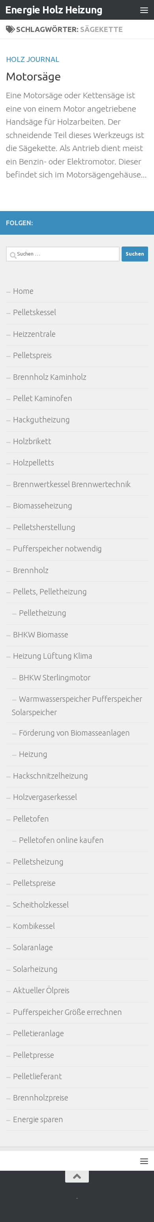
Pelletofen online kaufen (61, 840)
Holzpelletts (33, 462)
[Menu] (144, 10)
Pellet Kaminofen (42, 398)
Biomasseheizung (42, 505)
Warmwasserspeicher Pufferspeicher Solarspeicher (77, 705)
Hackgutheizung (41, 419)
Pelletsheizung (38, 862)
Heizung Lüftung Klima (52, 656)
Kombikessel (34, 926)
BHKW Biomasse (40, 634)
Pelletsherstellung (44, 527)
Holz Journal (32, 59)
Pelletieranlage (38, 1033)
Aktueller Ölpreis (41, 990)
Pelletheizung (42, 613)
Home (23, 291)
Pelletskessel (34, 312)
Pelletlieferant (37, 1076)
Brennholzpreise (40, 1097)
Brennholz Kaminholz (49, 377)
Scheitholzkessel (41, 905)
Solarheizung (35, 969)
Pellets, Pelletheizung (50, 591)
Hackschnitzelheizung (50, 776)
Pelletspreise (34, 883)
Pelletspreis (32, 355)
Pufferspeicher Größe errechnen (67, 1012)
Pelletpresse (33, 1055)
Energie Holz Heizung (53, 9)
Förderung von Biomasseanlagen (74, 733)
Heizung (33, 754)
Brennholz (31, 570)
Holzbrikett (32, 441)
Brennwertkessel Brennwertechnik (72, 484)
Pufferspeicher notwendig (57, 548)
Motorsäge (33, 76)
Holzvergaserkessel (45, 797)
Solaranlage (33, 947)
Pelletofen (31, 819)
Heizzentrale (34, 334)
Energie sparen (38, 1119)
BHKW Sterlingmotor (54, 677)
